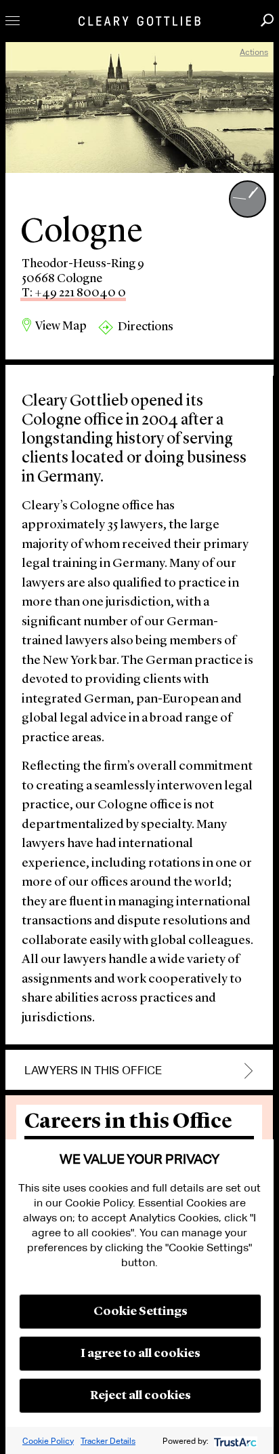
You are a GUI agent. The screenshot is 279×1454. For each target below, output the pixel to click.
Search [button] (267, 20)
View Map (61, 326)
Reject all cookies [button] (140, 1396)
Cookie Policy (48, 1441)
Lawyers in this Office (93, 1071)
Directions (145, 327)
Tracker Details (108, 1441)
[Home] (139, 21)
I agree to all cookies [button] (140, 1354)
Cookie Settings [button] (140, 1311)
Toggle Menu (12, 20)
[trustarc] (234, 1441)
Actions (254, 52)
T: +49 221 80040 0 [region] (74, 293)
